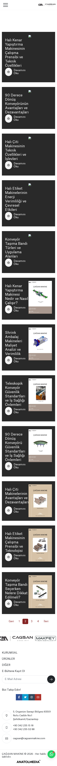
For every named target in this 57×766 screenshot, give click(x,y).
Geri (11, 621)
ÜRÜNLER (8, 659)
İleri (46, 621)
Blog (16, 15)
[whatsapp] (51, 754)
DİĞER (6, 665)
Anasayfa (7, 15)
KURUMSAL (9, 653)
